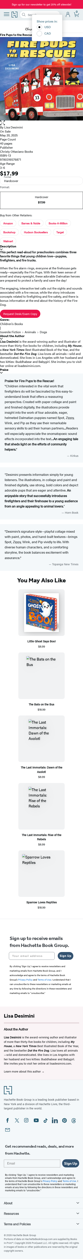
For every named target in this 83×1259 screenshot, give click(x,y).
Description (8, 246)
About (8, 1203)
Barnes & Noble (30, 223)
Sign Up (65, 956)
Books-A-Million (58, 223)
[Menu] (6, 14)
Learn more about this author (23, 1071)
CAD (47, 33)
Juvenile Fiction (10, 332)
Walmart (8, 241)
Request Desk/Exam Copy (20, 314)
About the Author (12, 336)
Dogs (43, 332)
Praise (4, 370)
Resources (11, 1213)
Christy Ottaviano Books (16, 151)
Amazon (8, 223)
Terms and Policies (17, 1224)
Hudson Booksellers (36, 232)
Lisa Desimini (13, 127)
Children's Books (11, 324)
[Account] (68, 14)
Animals (30, 332)
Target (60, 232)
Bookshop (9, 232)
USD (47, 27)
